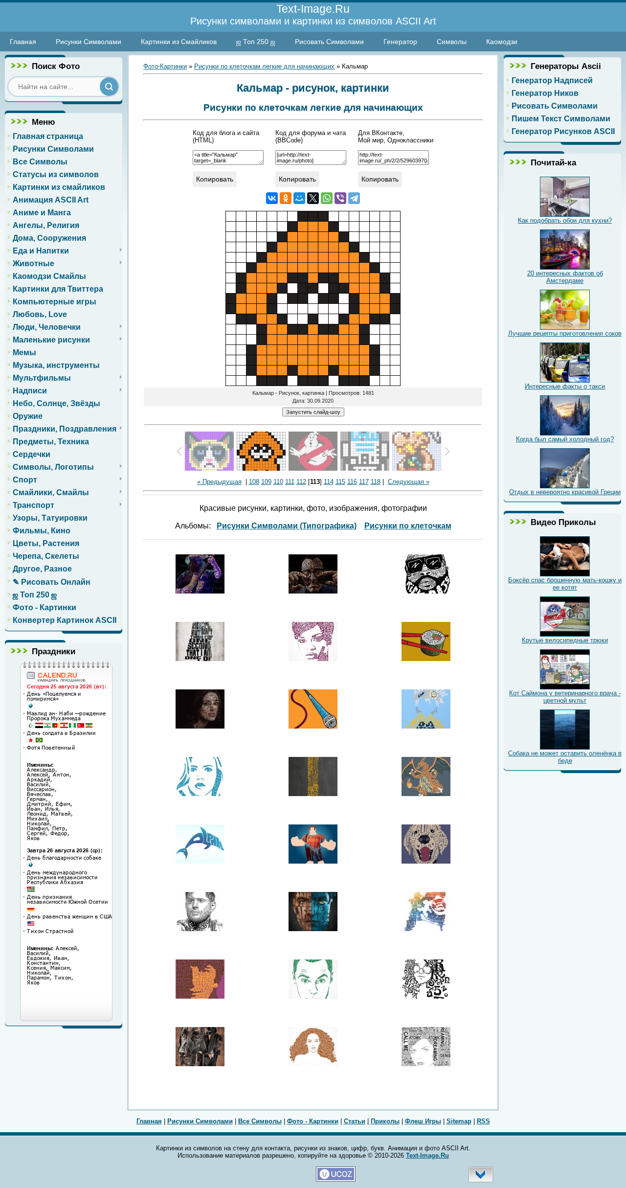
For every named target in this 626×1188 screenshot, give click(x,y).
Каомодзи (501, 42)
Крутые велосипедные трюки (565, 640)
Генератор (400, 42)
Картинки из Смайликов (179, 42)
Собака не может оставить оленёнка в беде (565, 757)
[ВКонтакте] (272, 198)
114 (329, 481)
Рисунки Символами (88, 42)
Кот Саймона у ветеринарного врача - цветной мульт (565, 696)
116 (352, 481)
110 (278, 481)
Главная (23, 42)
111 (289, 481)
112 (301, 481)
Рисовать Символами (329, 42)
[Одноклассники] (285, 198)
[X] (313, 198)
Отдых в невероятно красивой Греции (565, 492)
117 (364, 481)
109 (266, 481)
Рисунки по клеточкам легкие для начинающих (264, 66)
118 (375, 481)
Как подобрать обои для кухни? (565, 220)
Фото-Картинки (165, 66)
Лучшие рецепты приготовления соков (565, 333)
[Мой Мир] (299, 198)
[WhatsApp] (327, 198)
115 (340, 481)
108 (254, 481)
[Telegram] (354, 198)
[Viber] (340, 198)
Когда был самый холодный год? (565, 439)
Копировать (214, 179)
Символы (452, 42)
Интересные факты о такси (565, 386)
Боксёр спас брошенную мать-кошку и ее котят (565, 583)
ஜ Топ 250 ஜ (255, 42)
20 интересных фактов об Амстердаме (565, 277)
